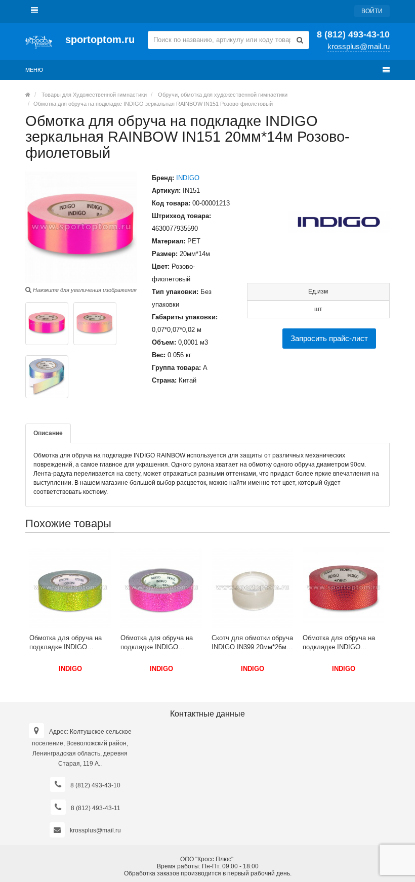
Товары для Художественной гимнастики (94, 95)
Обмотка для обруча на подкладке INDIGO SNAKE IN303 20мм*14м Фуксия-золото (340, 643)
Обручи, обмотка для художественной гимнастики (222, 95)
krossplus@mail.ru (358, 46)
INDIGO (187, 178)
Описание (48, 433)
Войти (372, 11)
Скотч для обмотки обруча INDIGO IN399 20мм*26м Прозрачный (252, 643)
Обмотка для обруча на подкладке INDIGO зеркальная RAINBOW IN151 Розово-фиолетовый (153, 104)
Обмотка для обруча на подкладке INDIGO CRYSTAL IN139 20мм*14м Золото (70, 643)
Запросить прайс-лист (329, 338)
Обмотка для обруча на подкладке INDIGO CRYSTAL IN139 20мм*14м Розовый (161, 643)
